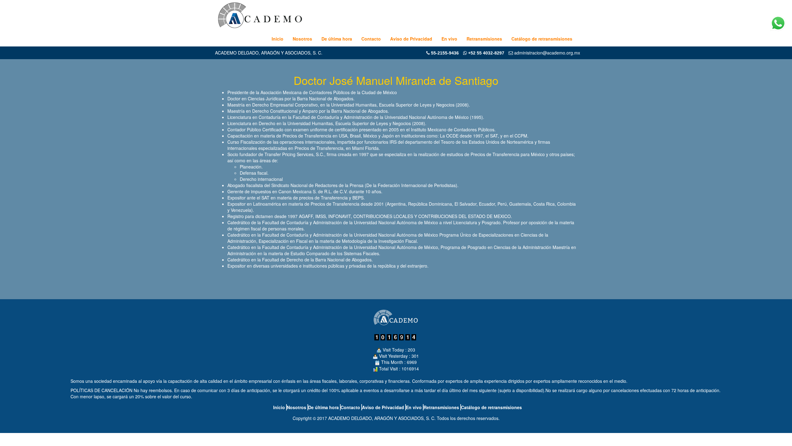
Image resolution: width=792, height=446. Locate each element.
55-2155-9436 (445, 52)
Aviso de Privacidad (411, 39)
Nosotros (302, 39)
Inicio (277, 39)
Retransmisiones (484, 39)
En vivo (449, 39)
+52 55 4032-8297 (485, 52)
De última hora (336, 39)
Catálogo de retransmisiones (541, 39)
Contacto (371, 39)
